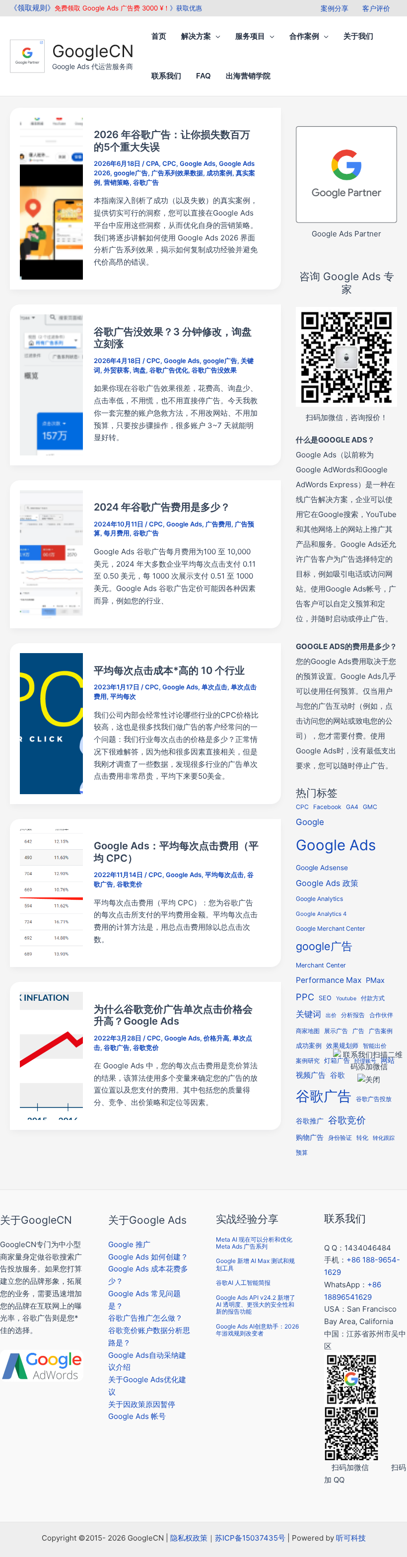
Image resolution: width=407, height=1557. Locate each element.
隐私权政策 (188, 1538)
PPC (305, 996)
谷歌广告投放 (374, 1099)
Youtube (346, 998)
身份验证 (340, 1137)
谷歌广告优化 (168, 370)
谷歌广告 (146, 182)
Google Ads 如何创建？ (148, 1256)
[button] (215, 36)
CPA (152, 163)
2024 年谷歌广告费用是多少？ (162, 507)
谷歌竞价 (129, 884)
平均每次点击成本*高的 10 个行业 (169, 670)
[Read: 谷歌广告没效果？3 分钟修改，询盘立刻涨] (51, 384)
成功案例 (219, 173)
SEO (325, 998)
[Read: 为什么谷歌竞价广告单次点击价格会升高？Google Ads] (51, 1055)
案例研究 (308, 1060)
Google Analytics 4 (321, 913)
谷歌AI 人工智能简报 (243, 1282)
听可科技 (351, 1538)
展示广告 (336, 1031)
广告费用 (218, 524)
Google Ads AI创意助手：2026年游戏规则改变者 (257, 1330)
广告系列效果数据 (177, 173)
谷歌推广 (310, 1120)
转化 (362, 1137)
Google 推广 (129, 1244)
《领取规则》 (32, 7)
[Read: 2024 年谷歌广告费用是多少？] (51, 553)
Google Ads (197, 163)
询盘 (139, 370)
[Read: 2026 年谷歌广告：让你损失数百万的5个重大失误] (51, 198)
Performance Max (328, 980)
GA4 (352, 807)
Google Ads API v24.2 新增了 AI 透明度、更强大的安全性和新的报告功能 (255, 1305)
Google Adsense (322, 868)
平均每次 (123, 696)
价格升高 (216, 1038)
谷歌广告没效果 (214, 370)
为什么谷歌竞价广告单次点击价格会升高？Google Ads (173, 1015)
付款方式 (373, 998)
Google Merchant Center (330, 928)
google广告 (131, 173)
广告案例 (381, 1031)
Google (310, 822)
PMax (375, 980)
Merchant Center (321, 965)
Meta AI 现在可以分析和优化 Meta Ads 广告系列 (254, 1243)
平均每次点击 (224, 875)
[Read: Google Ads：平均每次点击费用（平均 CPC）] (51, 892)
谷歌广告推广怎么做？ (145, 1318)
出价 (331, 1015)
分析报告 (353, 1015)
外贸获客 (117, 370)
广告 (358, 1031)
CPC (169, 163)
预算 (302, 1152)
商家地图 (308, 1031)
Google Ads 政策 (327, 883)
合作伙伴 (381, 1015)
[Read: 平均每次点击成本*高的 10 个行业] (51, 723)
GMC (370, 807)
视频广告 (311, 1075)
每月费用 (117, 533)
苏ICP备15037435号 (250, 1538)
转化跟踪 (384, 1138)
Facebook (327, 807)
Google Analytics (319, 898)
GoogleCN (93, 51)
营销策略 (117, 182)
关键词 (308, 1014)
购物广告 (310, 1137)
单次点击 (214, 687)
